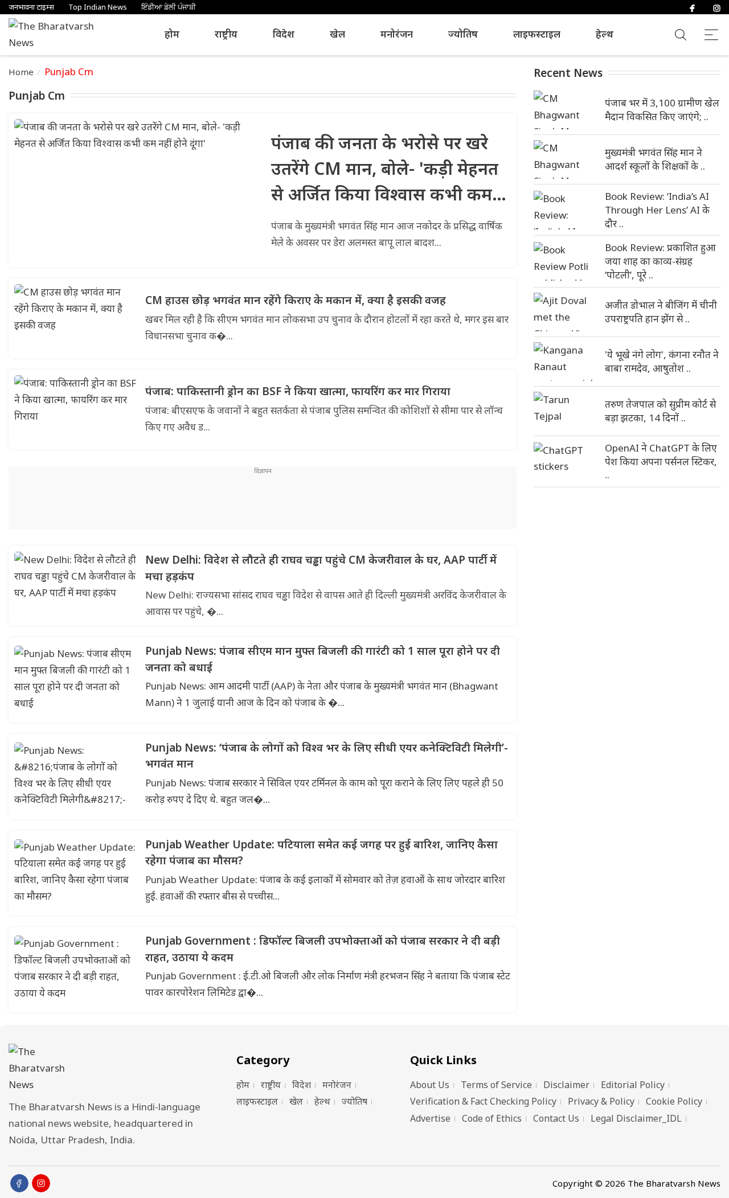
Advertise (430, 1118)
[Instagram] (716, 7)
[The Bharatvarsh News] (57, 34)
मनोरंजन (396, 33)
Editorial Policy (633, 1084)
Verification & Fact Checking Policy (483, 1101)
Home (21, 71)
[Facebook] (692, 7)
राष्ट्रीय (226, 33)
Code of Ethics (492, 1118)
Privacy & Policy (601, 1101)
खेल (337, 33)
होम (172, 33)
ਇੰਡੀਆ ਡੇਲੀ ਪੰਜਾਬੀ (168, 7)
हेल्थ (604, 33)
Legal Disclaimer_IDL (636, 1118)
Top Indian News (97, 7)
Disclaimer (566, 1084)
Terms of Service (496, 1084)
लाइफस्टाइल (536, 33)
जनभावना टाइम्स (31, 7)
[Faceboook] (19, 1183)
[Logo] (108, 1068)
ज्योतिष (463, 33)
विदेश (283, 33)
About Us (429, 1084)
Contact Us (556, 1118)
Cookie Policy (674, 1101)
